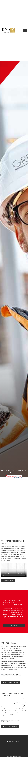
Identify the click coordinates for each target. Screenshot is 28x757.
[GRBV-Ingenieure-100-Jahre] (8, 28)
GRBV (3, 538)
